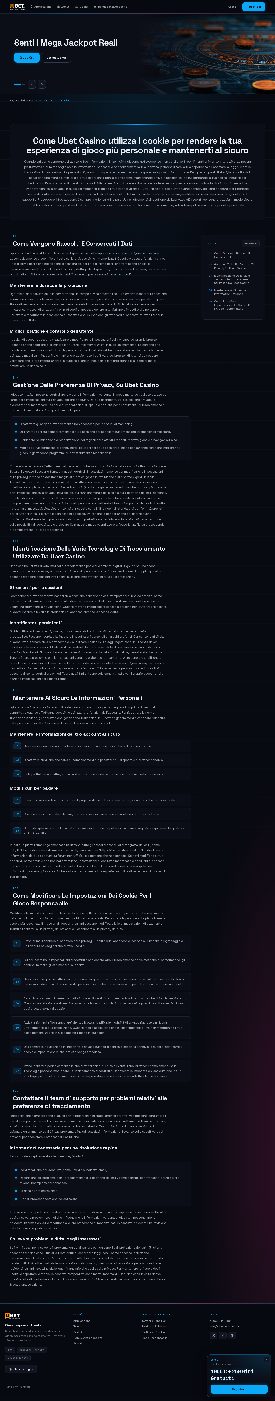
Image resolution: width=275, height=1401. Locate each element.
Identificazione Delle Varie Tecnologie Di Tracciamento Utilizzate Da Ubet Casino (233, 279)
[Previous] (32, 84)
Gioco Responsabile (154, 1338)
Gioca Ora (27, 57)
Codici (84, 6)
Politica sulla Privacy (154, 1326)
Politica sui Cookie (153, 1332)
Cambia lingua (23, 1369)
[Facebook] (223, 1335)
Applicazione (42, 6)
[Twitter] (213, 1335)
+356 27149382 (220, 1321)
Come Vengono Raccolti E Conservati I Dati (232, 255)
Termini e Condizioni (154, 1321)
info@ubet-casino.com (225, 1326)
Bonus (65, 6)
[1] (15, 84)
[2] (21, 84)
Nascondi (251, 243)
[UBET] (17, 7)
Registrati (254, 6)
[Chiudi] (266, 1359)
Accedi (232, 6)
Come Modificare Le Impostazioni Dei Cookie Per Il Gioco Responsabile (233, 305)
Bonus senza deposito (112, 6)
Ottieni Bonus (56, 57)
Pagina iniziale (21, 100)
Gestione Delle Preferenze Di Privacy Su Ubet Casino (234, 266)
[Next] (42, 84)
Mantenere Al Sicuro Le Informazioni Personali (230, 292)
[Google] (232, 1335)
